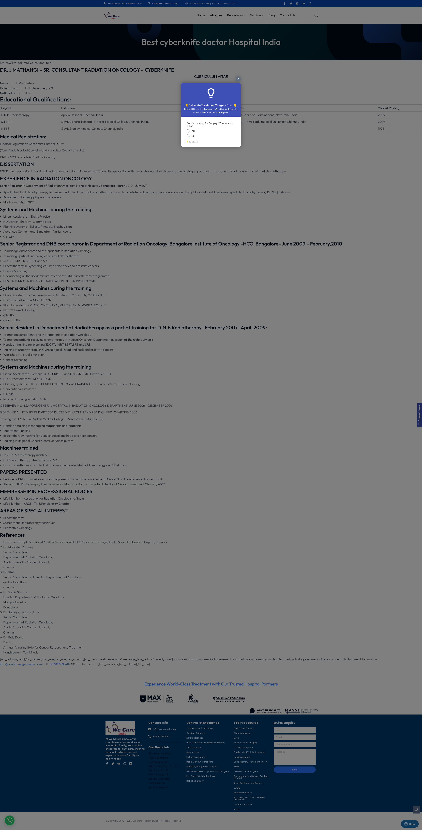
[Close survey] (238, 78)
